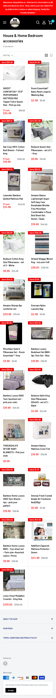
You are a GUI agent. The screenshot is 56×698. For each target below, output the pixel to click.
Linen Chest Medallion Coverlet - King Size (14, 598)
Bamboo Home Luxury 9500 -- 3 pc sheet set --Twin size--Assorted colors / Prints (14, 550)
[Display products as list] (51, 55)
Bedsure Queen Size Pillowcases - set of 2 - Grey (41, 150)
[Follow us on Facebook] (5, 663)
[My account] (44, 22)
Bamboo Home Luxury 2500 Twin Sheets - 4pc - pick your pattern (14, 500)
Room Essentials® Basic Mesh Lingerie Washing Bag (41, 91)
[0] (50, 22)
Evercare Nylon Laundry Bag (38, 307)
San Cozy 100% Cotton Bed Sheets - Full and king (14, 150)
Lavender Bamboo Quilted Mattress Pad (13, 197)
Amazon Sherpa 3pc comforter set (12, 307)
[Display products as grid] (46, 55)
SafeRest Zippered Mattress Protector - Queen (41, 549)
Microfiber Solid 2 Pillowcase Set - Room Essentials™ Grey (14, 352)
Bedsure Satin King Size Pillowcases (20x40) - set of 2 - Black (40, 400)
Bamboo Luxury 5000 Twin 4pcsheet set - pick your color (13, 399)
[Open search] (38, 22)
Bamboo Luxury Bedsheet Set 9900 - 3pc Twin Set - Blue (41, 352)
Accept (11, 690)
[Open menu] (4, 22)
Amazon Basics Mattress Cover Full (40, 447)
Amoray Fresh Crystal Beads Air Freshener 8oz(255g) (41, 499)
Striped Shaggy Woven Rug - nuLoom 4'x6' (42, 261)
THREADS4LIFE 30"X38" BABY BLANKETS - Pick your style (13, 450)
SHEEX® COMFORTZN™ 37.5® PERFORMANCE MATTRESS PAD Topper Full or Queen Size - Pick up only (13, 96)
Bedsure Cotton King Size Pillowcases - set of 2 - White (13, 262)
